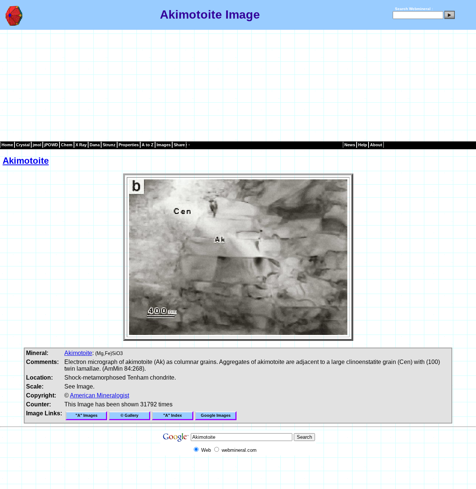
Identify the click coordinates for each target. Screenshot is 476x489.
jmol (37, 145)
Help (362, 145)
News (349, 145)
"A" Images (86, 415)
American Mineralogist (99, 395)
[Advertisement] (238, 85)
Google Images (216, 415)
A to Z (148, 145)
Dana (95, 145)
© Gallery (129, 415)
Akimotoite (26, 161)
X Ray (81, 145)
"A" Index (172, 415)
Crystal (23, 145)
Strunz (109, 145)
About (376, 145)
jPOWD (51, 145)
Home (7, 145)
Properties (129, 145)
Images (164, 145)
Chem (67, 145)
